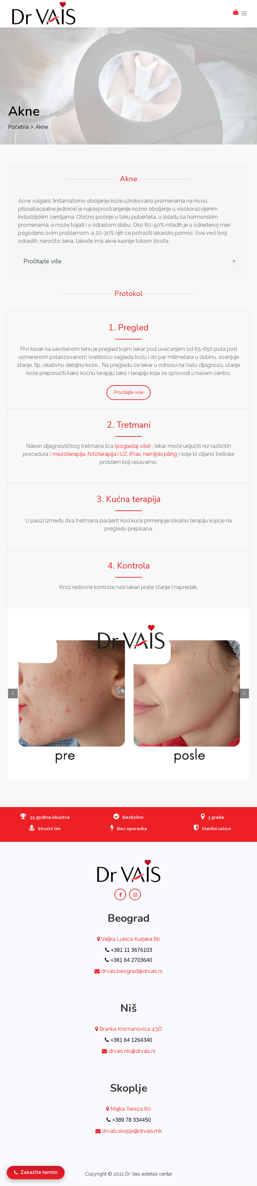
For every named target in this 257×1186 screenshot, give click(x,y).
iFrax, (136, 454)
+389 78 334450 (131, 1120)
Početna (18, 127)
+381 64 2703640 (130, 960)
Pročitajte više (42, 261)
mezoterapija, (70, 454)
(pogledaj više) (133, 446)
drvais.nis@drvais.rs (132, 1051)
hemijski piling (160, 454)
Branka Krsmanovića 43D (130, 1029)
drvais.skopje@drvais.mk (132, 1131)
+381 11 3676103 (130, 950)
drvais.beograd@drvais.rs (132, 971)
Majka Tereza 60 (130, 1109)
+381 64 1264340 (130, 1040)
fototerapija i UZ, (108, 454)
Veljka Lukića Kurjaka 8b (130, 939)
